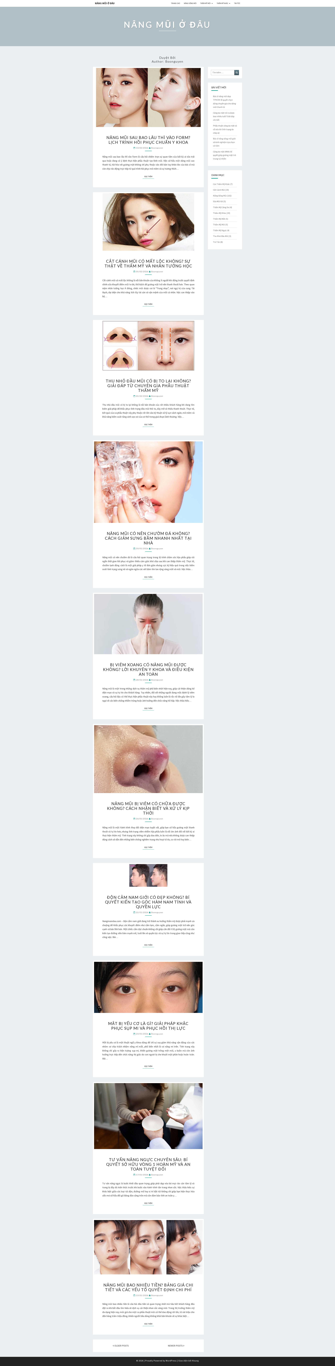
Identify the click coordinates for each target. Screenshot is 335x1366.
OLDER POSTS (121, 1345)
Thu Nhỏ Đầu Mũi (220, 236)
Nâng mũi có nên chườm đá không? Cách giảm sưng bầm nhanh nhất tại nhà (148, 538)
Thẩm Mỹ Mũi (205, 3)
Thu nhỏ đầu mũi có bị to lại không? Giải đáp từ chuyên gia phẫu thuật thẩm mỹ (148, 386)
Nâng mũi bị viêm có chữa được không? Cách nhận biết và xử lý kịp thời (148, 808)
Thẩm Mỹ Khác (222, 3)
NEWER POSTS (175, 1345)
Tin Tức (237, 3)
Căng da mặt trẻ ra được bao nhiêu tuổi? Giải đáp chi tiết (223, 116)
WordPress (171, 1360)
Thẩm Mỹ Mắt (219, 218)
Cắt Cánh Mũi (219, 190)
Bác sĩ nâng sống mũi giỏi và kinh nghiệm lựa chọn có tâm (224, 142)
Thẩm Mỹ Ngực (219, 230)
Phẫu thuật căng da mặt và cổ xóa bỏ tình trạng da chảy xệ (225, 129)
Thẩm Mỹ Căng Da (221, 207)
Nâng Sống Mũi (190, 3)
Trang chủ (175, 3)
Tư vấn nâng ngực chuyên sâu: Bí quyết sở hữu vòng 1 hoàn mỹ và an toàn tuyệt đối (148, 1164)
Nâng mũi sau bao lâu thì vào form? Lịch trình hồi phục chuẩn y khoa (148, 140)
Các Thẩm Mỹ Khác (221, 184)
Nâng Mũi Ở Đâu (105, 3)
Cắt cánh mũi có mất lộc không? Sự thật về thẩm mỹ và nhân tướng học (148, 263)
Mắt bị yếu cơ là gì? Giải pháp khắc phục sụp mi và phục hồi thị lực (148, 1025)
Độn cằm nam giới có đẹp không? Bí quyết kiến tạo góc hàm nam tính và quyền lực (148, 902)
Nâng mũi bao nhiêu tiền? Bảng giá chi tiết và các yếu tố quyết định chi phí (148, 1287)
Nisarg (195, 1360)
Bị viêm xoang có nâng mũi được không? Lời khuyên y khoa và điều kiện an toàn (148, 669)
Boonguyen (157, 148)
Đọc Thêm (149, 176)
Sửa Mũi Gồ (218, 201)
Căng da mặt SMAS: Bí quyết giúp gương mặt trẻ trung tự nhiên (224, 155)
